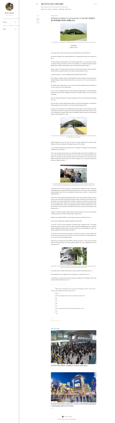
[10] (69, 279)
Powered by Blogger (68, 416)
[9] (89, 274)
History (49, 9)
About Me (43, 9)
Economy (55, 9)
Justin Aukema (9, 13)
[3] (65, 149)
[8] (92, 270)
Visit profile (9, 15)
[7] (81, 213)
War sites (68, 9)
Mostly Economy (52, 4)
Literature (61, 9)
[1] (89, 65)
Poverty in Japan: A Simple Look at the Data (69, 366)
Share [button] (37, 15)
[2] (55, 81)
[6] (58, 208)
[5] (59, 193)
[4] (65, 160)
